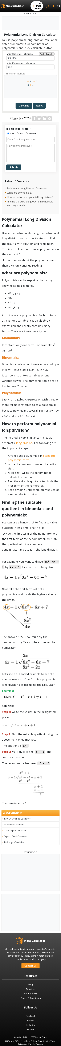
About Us (30, 988)
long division (24, 443)
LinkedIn (30, 1024)
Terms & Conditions (30, 997)
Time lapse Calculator (15, 830)
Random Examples (46, 54)
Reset (39, 105)
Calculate (24, 105)
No (21, 133)
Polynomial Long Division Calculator (27, 188)
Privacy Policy (30, 993)
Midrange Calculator (14, 842)
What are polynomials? (19, 192)
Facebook (30, 1015)
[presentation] (30, 83)
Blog (30, 984)
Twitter (30, 1020)
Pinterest (30, 1029)
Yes (11, 133)
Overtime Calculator (14, 824)
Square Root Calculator (15, 836)
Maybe (32, 133)
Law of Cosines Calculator (17, 818)
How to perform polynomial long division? (30, 197)
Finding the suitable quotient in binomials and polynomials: (30, 203)
